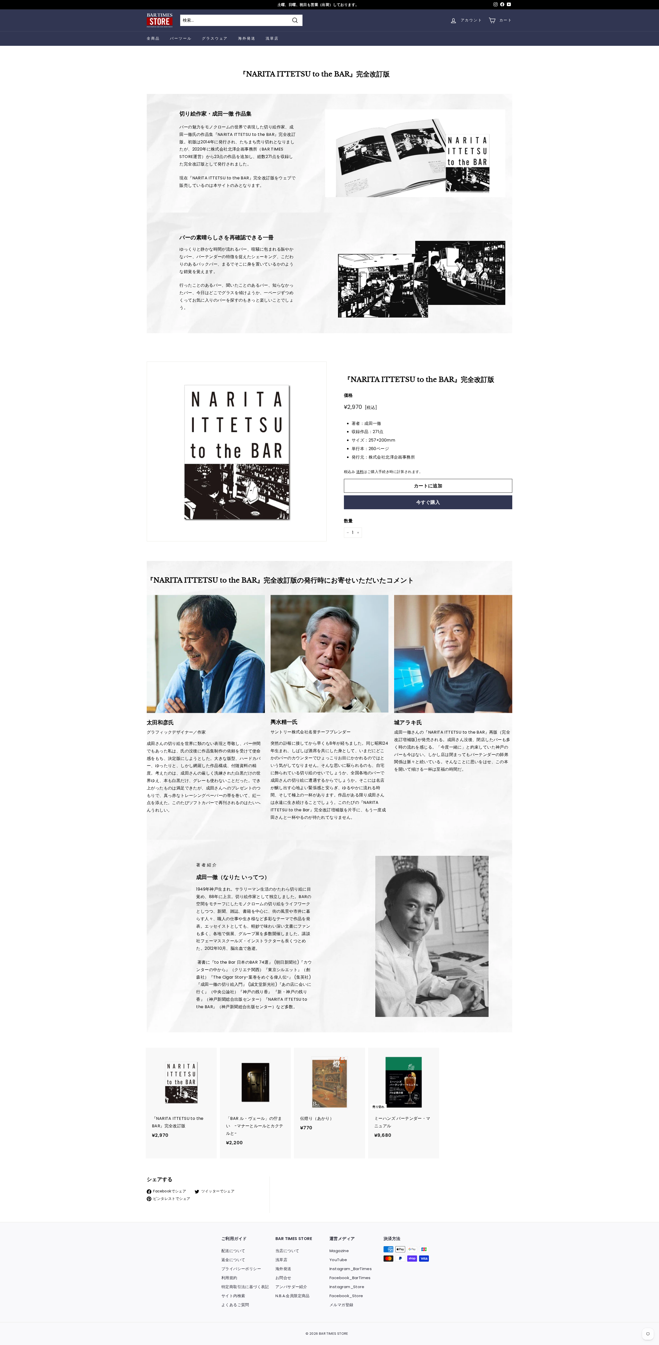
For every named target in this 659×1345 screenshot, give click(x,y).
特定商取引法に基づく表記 (245, 1286)
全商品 (153, 38)
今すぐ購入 (428, 502)
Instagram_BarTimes (351, 1268)
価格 (348, 395)
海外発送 (246, 38)
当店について (287, 1250)
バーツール (181, 38)
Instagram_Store (347, 1286)
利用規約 (229, 1277)
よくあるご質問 (235, 1304)
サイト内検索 (233, 1295)
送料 (360, 471)
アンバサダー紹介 (291, 1286)
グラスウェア (215, 38)
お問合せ (283, 1277)
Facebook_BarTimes (350, 1277)
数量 (348, 521)
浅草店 (272, 38)
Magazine (339, 1250)
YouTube (338, 1259)
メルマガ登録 (341, 1304)
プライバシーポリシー (241, 1268)
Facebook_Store (346, 1295)
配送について (233, 1250)
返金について (233, 1259)
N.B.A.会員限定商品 (292, 1295)
